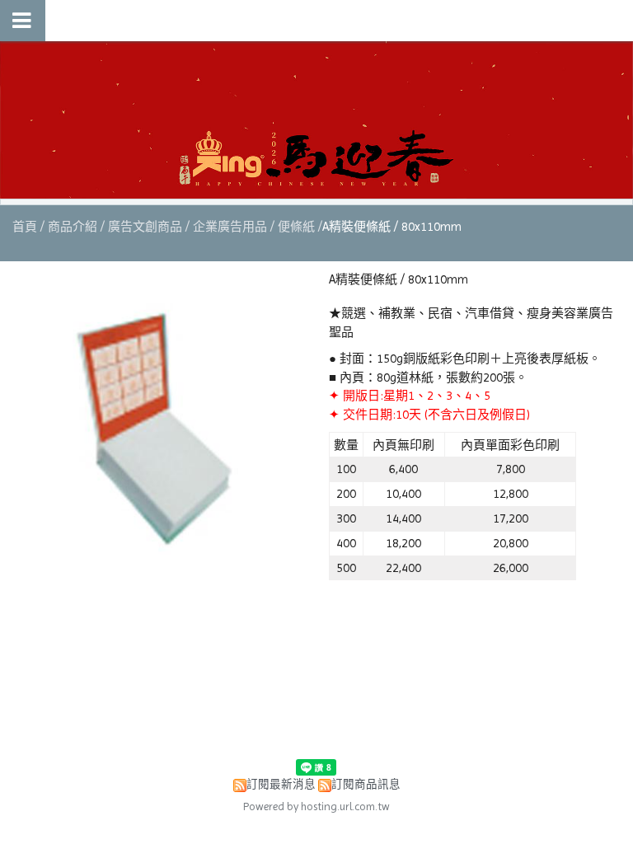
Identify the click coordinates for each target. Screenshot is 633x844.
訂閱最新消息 (281, 784)
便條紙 (296, 226)
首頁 (24, 226)
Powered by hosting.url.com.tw (316, 806)
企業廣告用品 (230, 226)
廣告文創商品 (145, 226)
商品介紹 (74, 226)
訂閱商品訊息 (366, 784)
